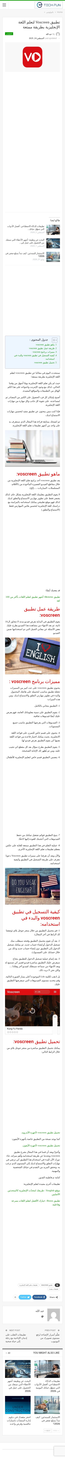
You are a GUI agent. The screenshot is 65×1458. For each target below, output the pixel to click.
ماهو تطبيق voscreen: (45, 344)
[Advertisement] (32, 107)
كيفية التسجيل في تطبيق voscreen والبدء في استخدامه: (34, 357)
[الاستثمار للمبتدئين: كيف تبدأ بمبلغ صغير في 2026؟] (53, 257)
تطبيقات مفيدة (53, 1289)
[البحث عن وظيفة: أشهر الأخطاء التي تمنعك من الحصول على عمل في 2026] (53, 243)
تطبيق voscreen (47, 1285)
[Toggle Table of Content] (53, 340)
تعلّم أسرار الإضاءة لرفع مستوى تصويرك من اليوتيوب (47, 1338)
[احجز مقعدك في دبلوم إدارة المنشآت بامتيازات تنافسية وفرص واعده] (18, 1405)
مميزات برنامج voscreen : (43, 352)
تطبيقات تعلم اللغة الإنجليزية (28, 1285)
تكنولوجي (9, 34)
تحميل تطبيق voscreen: (44, 362)
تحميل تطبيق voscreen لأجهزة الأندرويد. (40, 1132)
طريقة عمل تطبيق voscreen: (42, 348)
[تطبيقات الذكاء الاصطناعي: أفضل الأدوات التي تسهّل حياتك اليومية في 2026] (53, 230)
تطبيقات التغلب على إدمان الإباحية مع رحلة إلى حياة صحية (16, 1338)
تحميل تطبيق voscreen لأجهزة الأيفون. (41, 1145)
